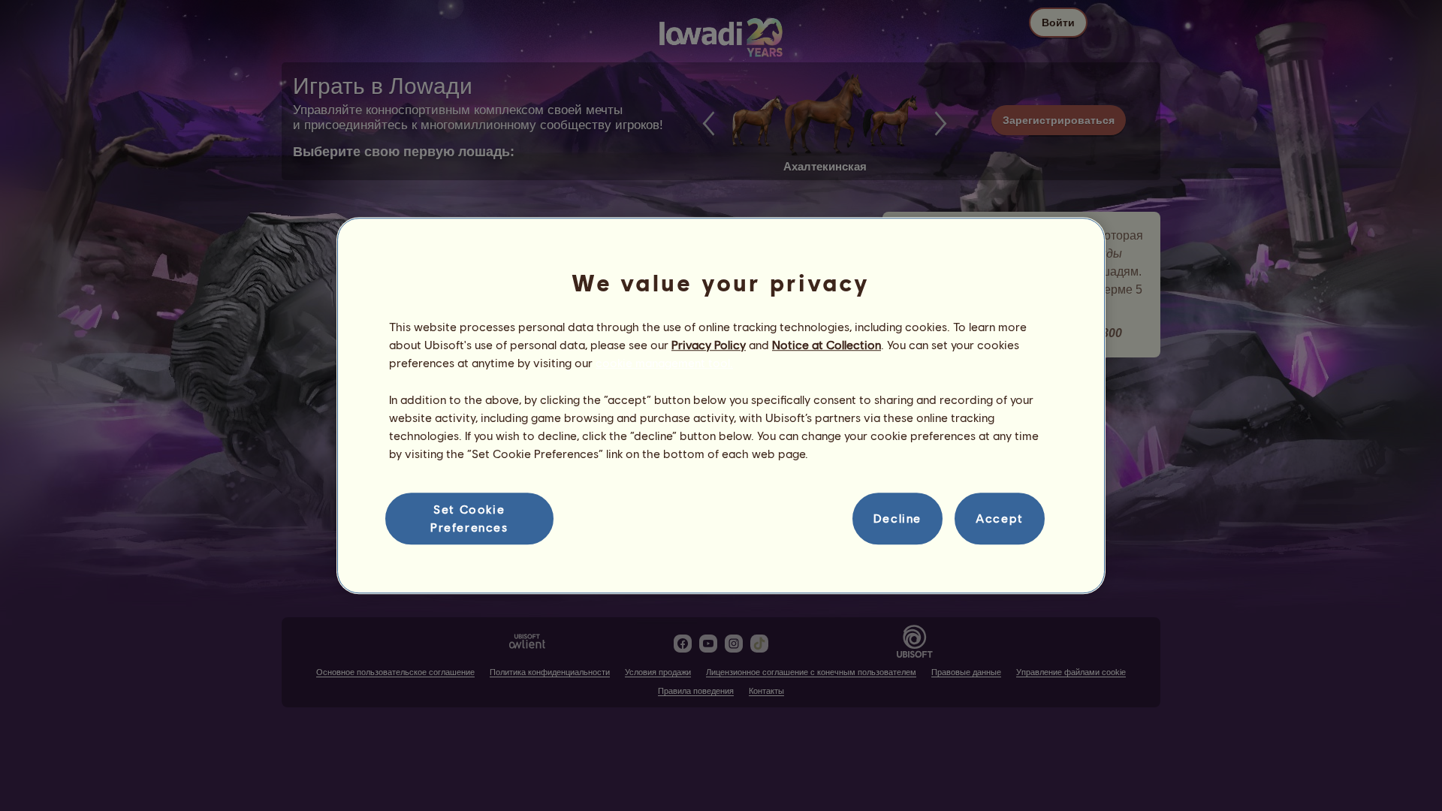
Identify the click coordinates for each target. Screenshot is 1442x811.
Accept (1000, 518)
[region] (721, 405)
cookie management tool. (664, 363)
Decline (897, 518)
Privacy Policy (708, 344)
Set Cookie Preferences (469, 518)
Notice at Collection (826, 344)
